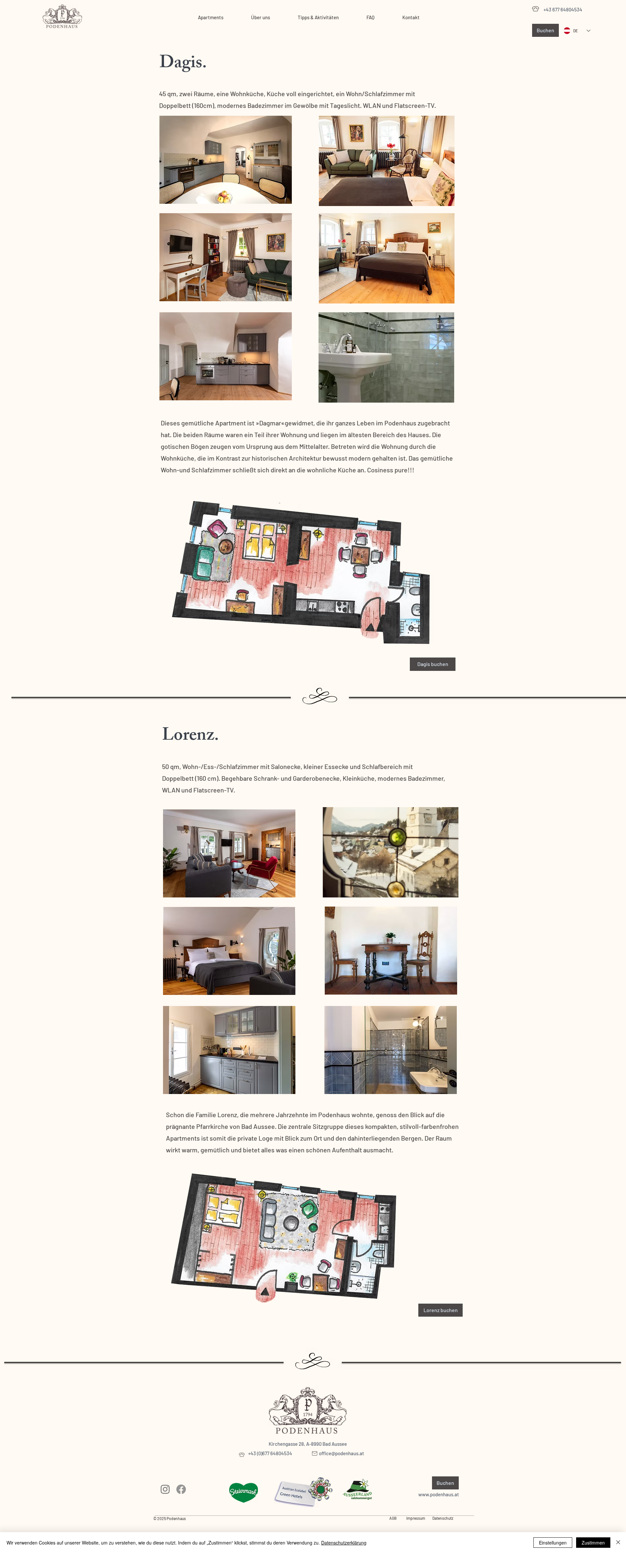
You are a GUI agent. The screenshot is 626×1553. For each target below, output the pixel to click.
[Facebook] (181, 1489)
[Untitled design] (165, 1489)
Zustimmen (593, 1542)
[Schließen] (618, 1542)
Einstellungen (553, 1542)
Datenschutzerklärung (343, 1542)
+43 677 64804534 (563, 9)
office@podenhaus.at (341, 1453)
